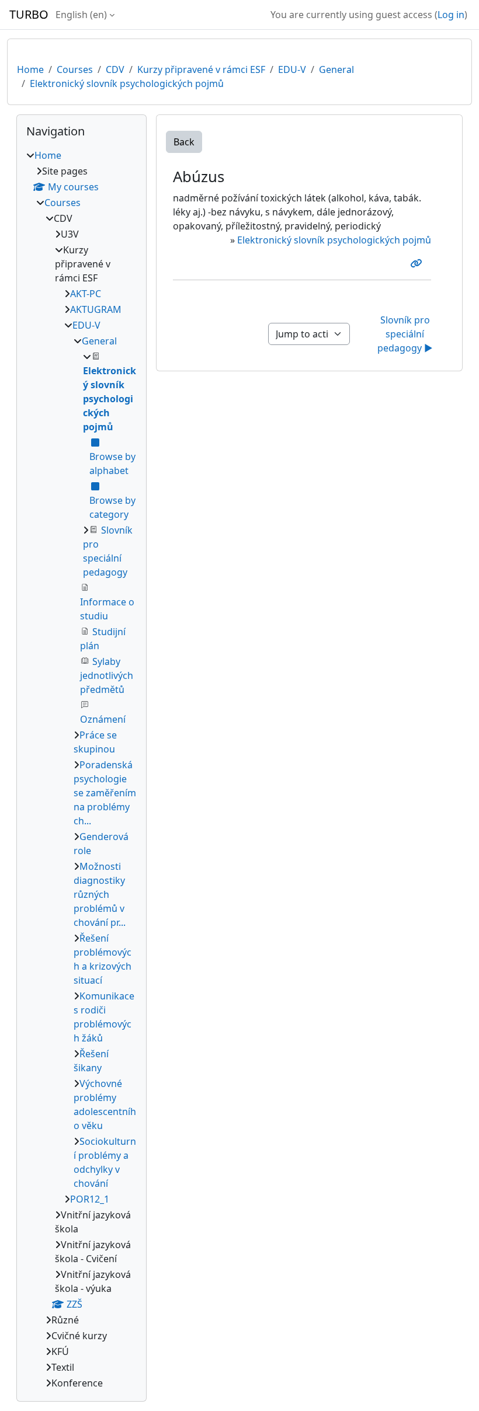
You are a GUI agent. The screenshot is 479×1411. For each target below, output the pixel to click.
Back (184, 141)
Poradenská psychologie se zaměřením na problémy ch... (105, 792)
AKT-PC (85, 293)
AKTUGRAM (96, 309)
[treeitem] (81, 769)
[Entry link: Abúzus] (418, 263)
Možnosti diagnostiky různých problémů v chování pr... (100, 894)
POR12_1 (89, 1199)
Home (30, 69)
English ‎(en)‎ (81, 14)
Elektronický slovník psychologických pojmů (127, 83)
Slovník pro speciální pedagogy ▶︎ (405, 333)
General (336, 69)
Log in (451, 14)
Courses (75, 69)
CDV (115, 69)
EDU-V (292, 69)
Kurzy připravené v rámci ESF (201, 69)
